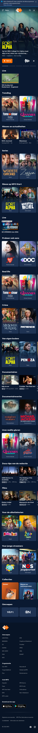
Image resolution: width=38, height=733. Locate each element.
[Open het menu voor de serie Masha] (17, 517)
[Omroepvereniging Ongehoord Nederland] (27, 612)
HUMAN (4, 648)
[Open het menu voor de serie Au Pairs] (34, 435)
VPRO (21, 648)
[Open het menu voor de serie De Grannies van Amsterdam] (34, 98)
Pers (3, 673)
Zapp (3, 686)
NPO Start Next (6, 689)
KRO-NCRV (5, 651)
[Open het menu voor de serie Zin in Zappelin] (34, 517)
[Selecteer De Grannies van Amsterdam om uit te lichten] (12, 65)
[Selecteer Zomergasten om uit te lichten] (26, 65)
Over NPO (4, 666)
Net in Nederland (24, 692)
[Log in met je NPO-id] (34, 10)
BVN (3, 692)
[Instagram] (35, 727)
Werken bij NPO (24, 670)
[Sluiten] (36, 2)
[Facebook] (31, 727)
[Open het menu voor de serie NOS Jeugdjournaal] (34, 551)
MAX (3, 654)
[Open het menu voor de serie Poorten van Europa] (17, 401)
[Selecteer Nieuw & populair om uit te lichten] (33, 65)
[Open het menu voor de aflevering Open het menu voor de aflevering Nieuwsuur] (34, 131)
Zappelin (4, 683)
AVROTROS (5, 638)
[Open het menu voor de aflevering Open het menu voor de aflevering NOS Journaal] (17, 131)
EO (3, 644)
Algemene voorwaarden (8, 717)
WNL (21, 651)
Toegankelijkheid (6, 670)
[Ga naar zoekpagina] (29, 10)
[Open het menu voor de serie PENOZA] (34, 343)
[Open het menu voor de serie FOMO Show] (17, 98)
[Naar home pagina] (19, 10)
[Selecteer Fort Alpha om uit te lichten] (5, 65)
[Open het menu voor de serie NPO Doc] (34, 243)
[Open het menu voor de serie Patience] (34, 310)
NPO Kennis (23, 683)
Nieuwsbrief (23, 666)
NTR (21, 638)
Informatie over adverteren (17, 720)
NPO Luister (5, 696)
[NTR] (10, 612)
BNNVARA (5, 641)
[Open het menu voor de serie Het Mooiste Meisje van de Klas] (17, 243)
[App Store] (7, 706)
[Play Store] (20, 706)
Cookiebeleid (5, 720)
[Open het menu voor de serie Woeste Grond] (17, 155)
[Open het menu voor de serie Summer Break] (17, 551)
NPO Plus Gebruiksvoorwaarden (24, 717)
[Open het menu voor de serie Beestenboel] (34, 189)
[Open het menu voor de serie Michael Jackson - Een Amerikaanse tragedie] (34, 401)
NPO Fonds (22, 686)
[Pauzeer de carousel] (34, 61)
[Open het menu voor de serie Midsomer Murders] (17, 310)
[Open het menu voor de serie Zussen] (34, 155)
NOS (3, 657)
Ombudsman (23, 689)
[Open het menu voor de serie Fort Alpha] (17, 189)
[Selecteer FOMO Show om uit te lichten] (19, 65)
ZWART (22, 654)
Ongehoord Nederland (26, 641)
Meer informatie (8, 5)
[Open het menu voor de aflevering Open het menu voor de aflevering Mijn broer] (17, 377)
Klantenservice (23, 673)
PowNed (22, 644)
